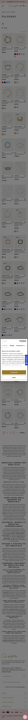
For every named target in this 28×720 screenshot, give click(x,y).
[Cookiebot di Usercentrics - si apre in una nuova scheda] (19, 341)
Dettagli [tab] (12, 345)
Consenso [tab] (4, 345)
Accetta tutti (14, 372)
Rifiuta (14, 377)
